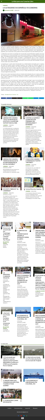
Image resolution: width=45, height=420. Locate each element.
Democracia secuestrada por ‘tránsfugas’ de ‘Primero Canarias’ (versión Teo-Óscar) (7, 234)
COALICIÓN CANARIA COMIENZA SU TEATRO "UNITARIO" (33, 160)
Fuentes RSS (27, 408)
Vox (17, 94)
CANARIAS (5, 5)
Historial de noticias (18, 408)
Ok (22, 418)
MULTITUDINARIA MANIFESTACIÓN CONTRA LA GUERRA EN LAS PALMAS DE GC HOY (23, 280)
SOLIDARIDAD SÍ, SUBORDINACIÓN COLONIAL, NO (23, 317)
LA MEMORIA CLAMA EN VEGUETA (6, 275)
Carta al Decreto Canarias (33, 189)
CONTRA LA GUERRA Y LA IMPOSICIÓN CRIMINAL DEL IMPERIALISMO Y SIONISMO (33, 121)
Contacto (9, 408)
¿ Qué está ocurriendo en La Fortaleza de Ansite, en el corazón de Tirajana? (6, 319)
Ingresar (35, 408)
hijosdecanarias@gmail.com (22, 411)
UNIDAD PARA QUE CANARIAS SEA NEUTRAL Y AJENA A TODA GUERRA (11, 383)
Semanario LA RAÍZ (9, 10)
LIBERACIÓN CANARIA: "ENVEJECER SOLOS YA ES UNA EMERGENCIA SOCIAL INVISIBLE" (10, 161)
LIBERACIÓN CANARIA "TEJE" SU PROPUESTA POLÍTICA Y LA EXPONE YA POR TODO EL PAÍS (10, 120)
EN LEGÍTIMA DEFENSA (6, 242)
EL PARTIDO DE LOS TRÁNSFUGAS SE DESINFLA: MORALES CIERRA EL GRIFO (23, 235)
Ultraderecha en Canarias (10, 94)
